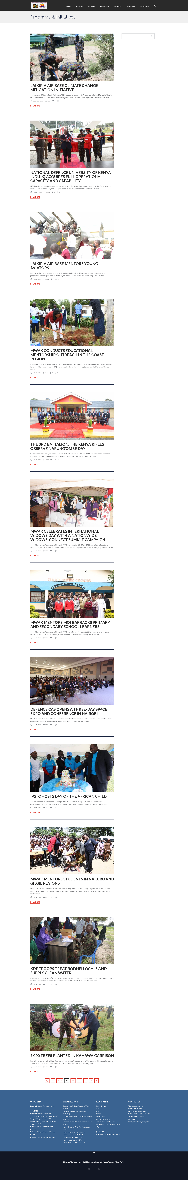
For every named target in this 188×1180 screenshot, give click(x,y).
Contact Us (144, 6)
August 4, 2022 (37, 192)
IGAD (98, 1109)
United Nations (101, 1106)
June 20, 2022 (37, 638)
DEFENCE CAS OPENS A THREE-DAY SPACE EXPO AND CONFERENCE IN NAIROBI (68, 711)
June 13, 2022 (37, 897)
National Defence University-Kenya (42, 1106)
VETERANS (131, 6)
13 (79, 1081)
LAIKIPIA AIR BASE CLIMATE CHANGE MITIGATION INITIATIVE (64, 87)
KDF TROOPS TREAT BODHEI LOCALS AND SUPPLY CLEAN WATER (68, 970)
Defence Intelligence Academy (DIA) (42, 1137)
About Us (79, 6)
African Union (100, 1116)
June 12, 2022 (37, 984)
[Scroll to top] (94, 1152)
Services (91, 6)
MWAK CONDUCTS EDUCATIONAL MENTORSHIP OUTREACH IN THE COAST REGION (67, 354)
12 (73, 1081)
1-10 (59, 1081)
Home (68, 6)
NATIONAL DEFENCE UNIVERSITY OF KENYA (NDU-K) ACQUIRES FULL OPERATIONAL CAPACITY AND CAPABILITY (70, 176)
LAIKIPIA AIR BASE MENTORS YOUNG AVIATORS (64, 265)
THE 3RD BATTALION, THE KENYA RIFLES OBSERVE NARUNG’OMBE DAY (67, 446)
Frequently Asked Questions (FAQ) (108, 1134)
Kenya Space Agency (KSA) (72, 1140)
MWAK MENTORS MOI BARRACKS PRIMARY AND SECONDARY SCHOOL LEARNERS (70, 624)
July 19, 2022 (37, 460)
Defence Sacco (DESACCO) (72, 1137)
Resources (104, 6)
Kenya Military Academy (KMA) (40, 1119)
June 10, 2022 (37, 1067)
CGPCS (98, 1114)
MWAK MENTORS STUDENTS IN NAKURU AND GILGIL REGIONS (72, 881)
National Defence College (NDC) (41, 1113)
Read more (35, 106)
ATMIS (98, 1111)
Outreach (118, 6)
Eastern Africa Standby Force (105, 1122)
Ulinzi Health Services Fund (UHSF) (74, 1143)
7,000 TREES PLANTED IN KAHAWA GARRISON (72, 1055)
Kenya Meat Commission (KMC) (74, 1132)
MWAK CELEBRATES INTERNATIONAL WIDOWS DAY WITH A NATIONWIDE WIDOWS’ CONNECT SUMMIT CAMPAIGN (67, 535)
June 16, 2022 (37, 725)
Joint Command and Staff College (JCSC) (44, 1116)
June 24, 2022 (37, 551)
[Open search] (155, 6)
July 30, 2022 (37, 279)
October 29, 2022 (38, 101)
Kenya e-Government (103, 1119)
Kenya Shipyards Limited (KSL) (73, 1135)
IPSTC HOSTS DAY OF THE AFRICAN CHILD (68, 796)
